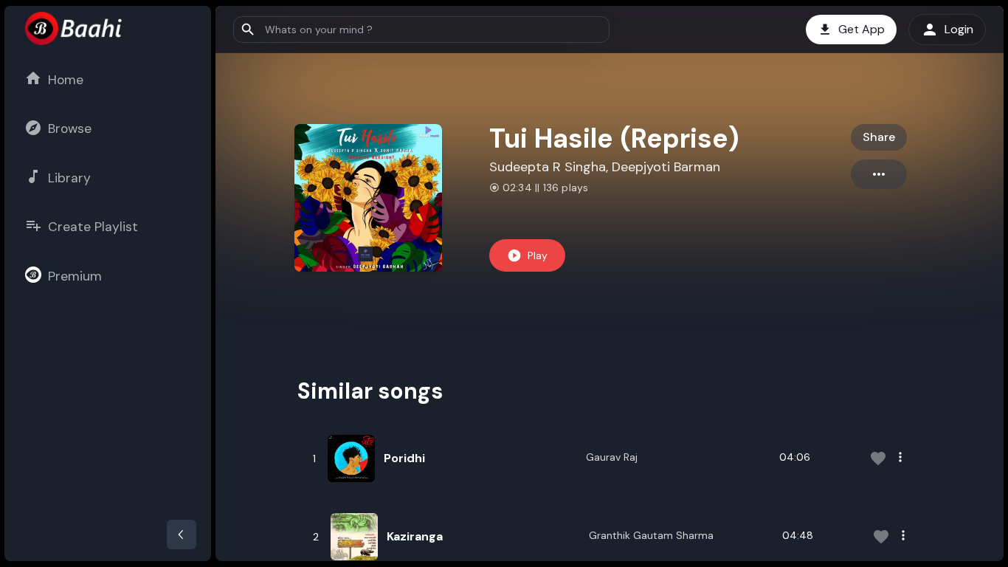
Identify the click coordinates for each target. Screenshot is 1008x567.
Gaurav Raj (612, 457)
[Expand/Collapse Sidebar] (181, 534)
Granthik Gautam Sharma (651, 535)
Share (879, 137)
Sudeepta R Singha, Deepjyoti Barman (604, 167)
